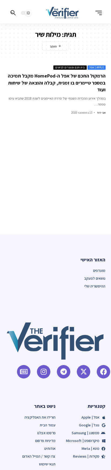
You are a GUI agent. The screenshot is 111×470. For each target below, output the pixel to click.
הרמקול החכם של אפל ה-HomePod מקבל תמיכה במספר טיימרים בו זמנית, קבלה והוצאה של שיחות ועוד (57, 82)
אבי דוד (101, 112)
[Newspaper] (23, 371)
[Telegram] (63, 371)
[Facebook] (103, 371)
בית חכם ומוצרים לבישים (70, 67)
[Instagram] (43, 371)
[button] (97, 13)
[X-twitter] (83, 371)
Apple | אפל (96, 67)
